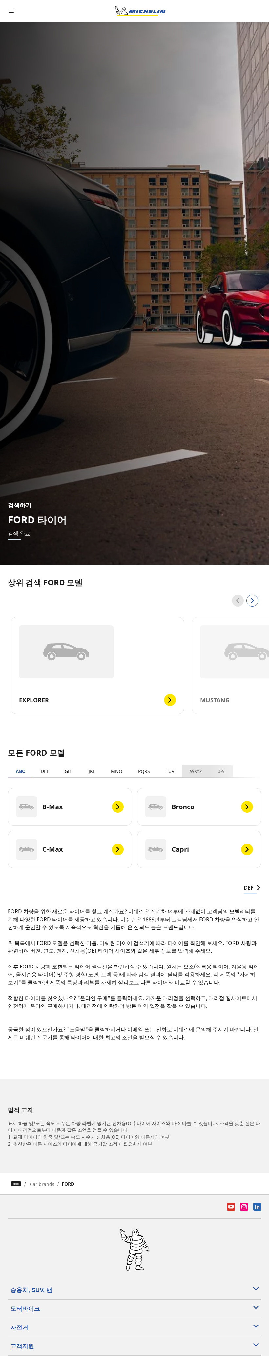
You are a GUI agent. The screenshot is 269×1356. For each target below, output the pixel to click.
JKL (92, 771)
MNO (116, 771)
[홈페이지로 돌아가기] (140, 11)
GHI (69, 771)
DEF (45, 771)
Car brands (42, 1184)
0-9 (221, 771)
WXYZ (196, 771)
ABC (20, 771)
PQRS (144, 771)
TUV (170, 771)
